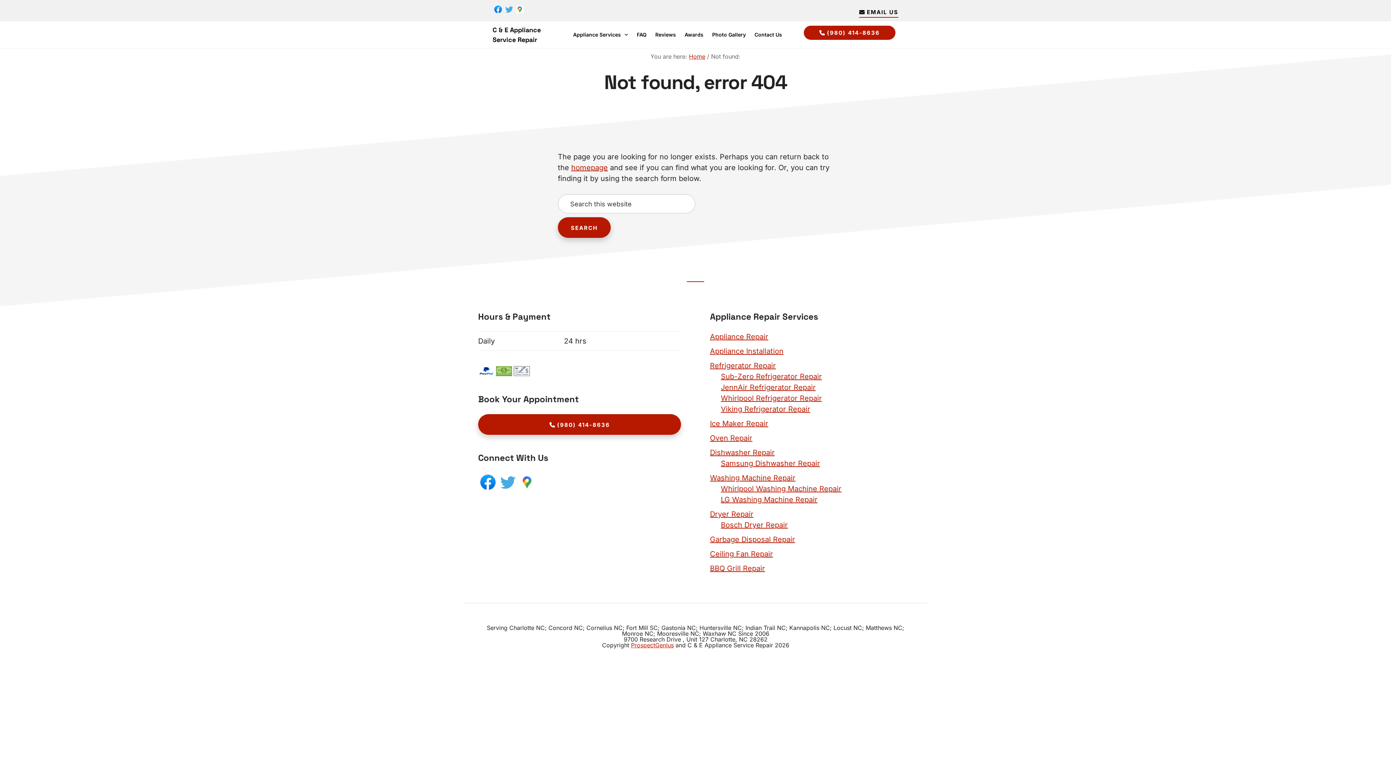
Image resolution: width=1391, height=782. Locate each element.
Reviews (665, 34)
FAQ (642, 34)
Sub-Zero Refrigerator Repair (771, 376)
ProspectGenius (652, 645)
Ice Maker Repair (739, 423)
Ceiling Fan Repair (741, 554)
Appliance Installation (747, 351)
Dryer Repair (731, 514)
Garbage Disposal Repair (752, 539)
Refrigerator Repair (743, 365)
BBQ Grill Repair (737, 568)
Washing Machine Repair (752, 478)
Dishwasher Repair (742, 452)
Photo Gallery (729, 34)
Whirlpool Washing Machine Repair (781, 488)
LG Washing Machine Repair (769, 499)
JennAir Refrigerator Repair (768, 387)
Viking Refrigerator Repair (765, 409)
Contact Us (768, 34)
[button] (600, 35)
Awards (694, 34)
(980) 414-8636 (853, 32)
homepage (589, 167)
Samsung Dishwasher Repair (770, 463)
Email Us (882, 12)
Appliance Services (597, 34)
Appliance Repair (739, 336)
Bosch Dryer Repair (754, 525)
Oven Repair (731, 438)
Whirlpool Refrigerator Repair (771, 398)
